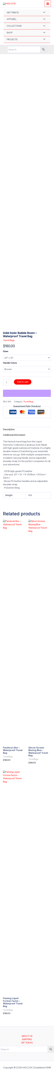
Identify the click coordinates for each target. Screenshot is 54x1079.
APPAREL (12, 19)
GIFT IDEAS (27, 1042)
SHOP (10, 32)
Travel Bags (9, 340)
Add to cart (22, 382)
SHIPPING (27, 1039)
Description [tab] (9, 429)
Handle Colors (10, 362)
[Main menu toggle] (48, 3)
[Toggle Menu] (43, 12)
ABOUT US (26, 1036)
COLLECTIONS (14, 26)
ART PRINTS (13, 12)
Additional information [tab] (14, 435)
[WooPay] (27, 393)
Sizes (5, 351)
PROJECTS (12, 39)
